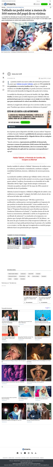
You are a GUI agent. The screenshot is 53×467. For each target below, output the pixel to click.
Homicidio (44, 276)
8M (28, 276)
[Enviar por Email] (3, 86)
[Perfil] (26, 450)
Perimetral (23, 278)
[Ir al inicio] (10, 4)
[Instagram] (28, 453)
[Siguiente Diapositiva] (50, 295)
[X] (21, 453)
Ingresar (37, 4)
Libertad (16, 278)
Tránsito (42, 457)
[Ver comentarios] (50, 7)
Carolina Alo (23, 273)
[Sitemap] (35, 453)
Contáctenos (18, 457)
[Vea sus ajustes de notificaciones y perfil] (50, 4)
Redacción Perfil (17, 74)
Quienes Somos (11, 457)
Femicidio (38, 273)
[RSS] (32, 453)
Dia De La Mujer (36, 276)
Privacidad (23, 457)
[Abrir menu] (3, 4)
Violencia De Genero (12, 276)
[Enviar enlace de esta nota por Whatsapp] (3, 82)
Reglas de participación (34, 457)
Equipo (27, 457)
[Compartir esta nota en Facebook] (3, 73)
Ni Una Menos (22, 276)
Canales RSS (5, 457)
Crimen (9, 278)
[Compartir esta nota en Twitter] (3, 77)
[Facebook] (17, 453)
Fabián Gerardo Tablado (13, 273)
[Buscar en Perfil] (50, 1)
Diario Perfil (31, 273)
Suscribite (44, 4)
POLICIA (3, 7)
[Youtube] (25, 453)
